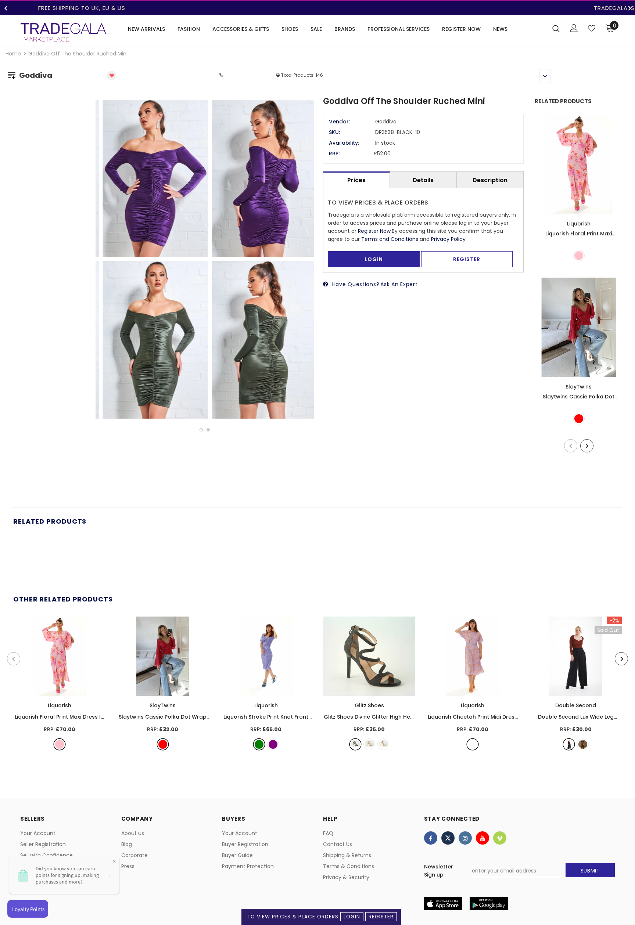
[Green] (259, 744)
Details (423, 180)
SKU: (334, 132)
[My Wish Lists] (591, 28)
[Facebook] (430, 838)
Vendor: (339, 121)
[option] (317, 8)
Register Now (374, 231)
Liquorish (579, 223)
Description (490, 180)
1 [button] (201, 429)
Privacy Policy (448, 239)
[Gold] (369, 744)
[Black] (355, 744)
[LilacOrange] (472, 744)
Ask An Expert (398, 284)
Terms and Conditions (389, 239)
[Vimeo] (499, 838)
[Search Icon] (556, 28)
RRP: (334, 153)
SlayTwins (579, 386)
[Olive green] (582, 744)
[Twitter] (448, 838)
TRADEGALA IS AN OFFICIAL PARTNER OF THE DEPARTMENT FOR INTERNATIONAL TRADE (317, 8)
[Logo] (63, 32)
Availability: (344, 143)
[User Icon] (574, 28)
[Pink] (578, 255)
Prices (356, 180)
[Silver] (383, 744)
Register (381, 916)
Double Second (575, 705)
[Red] (578, 418)
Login (352, 916)
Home (13, 53)
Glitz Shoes (369, 705)
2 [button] (208, 429)
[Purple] (273, 744)
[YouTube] (482, 838)
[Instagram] (465, 838)
